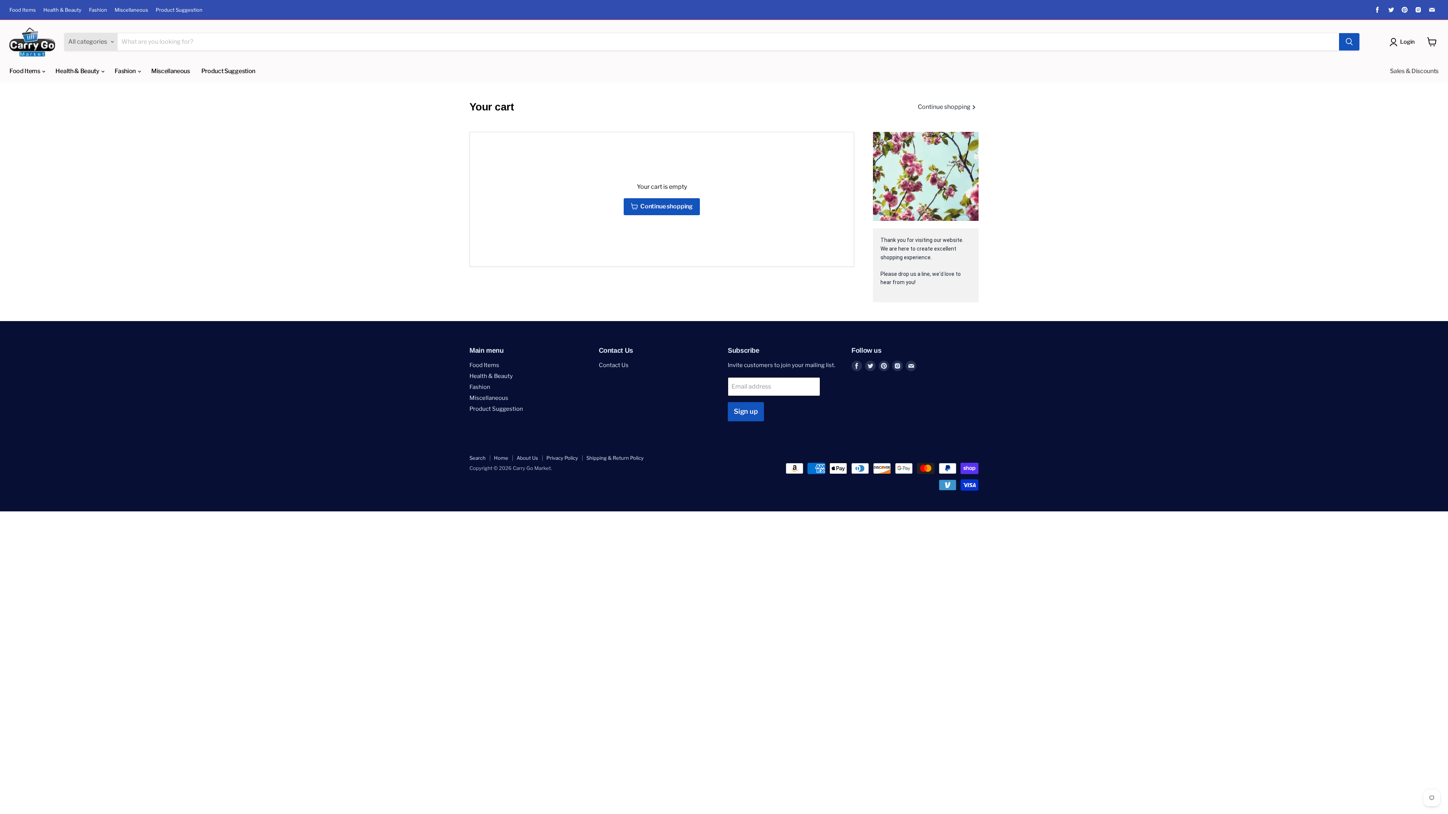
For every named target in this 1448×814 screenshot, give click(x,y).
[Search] (1349, 41)
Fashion (98, 10)
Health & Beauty (62, 10)
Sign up (746, 411)
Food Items (22, 10)
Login (1407, 41)
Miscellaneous (131, 10)
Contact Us (614, 365)
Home (501, 458)
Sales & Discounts (1414, 71)
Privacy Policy (562, 458)
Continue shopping (945, 107)
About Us (527, 458)
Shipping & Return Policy (615, 458)
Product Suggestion (179, 10)
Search (477, 458)
